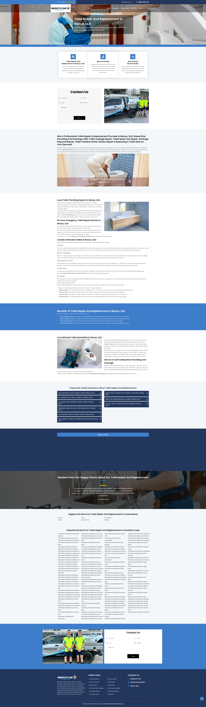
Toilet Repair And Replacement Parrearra (138, 538)
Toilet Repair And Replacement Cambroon (68, 590)
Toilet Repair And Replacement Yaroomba (138, 612)
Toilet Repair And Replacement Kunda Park (92, 616)
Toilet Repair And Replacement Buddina (68, 577)
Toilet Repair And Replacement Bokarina (68, 566)
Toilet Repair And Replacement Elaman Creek (91, 558)
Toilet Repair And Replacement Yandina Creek (138, 609)
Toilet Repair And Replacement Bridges (68, 575)
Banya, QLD (135, 686)
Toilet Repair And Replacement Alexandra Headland (68, 535)
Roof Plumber (111, 682)
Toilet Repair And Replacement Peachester (139, 540)
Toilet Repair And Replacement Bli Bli (67, 564)
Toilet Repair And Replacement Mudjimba (115, 596)
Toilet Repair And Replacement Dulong (91, 551)
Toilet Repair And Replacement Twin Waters (137, 578)
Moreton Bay (108, 517)
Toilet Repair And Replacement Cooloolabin (69, 605)
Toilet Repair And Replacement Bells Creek (69, 559)
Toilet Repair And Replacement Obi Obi (114, 612)
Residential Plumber (95, 691)
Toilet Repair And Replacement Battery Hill (68, 551)
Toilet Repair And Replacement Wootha (138, 601)
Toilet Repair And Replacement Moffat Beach (114, 569)
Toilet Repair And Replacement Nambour (115, 599)
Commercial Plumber (113, 691)
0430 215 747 (143, 2)
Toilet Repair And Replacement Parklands (138, 536)
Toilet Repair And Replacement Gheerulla (91, 573)
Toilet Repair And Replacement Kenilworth (92, 594)
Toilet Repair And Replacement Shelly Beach (137, 563)
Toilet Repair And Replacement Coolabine (68, 603)
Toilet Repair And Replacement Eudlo (90, 562)
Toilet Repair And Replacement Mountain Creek (115, 593)
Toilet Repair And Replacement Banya (73, 45)
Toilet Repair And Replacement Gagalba (91, 570)
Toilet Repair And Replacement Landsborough (112, 539)
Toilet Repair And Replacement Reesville (138, 557)
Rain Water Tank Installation (97, 688)
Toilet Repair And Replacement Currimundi (92, 536)
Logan (82, 517)
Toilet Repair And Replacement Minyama (115, 566)
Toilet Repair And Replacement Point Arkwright (137, 554)
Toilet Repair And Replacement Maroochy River (115, 554)
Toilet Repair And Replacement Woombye (138, 599)
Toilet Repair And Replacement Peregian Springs (138, 548)
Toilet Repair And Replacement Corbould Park (68, 613)
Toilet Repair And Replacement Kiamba (91, 596)
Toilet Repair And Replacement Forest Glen (92, 568)
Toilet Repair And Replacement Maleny (114, 546)
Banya (61, 45)
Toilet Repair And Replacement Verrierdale (138, 583)
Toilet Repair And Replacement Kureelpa (91, 618)
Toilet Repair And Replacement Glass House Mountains (90, 576)
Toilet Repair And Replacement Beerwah (68, 555)
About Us (142, 8)
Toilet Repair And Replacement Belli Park (68, 557)
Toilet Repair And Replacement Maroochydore (112, 558)
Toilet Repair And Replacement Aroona (68, 538)
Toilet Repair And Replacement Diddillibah (92, 546)
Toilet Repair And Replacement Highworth (91, 586)
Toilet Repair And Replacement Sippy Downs (137, 567)
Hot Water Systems (94, 679)
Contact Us (151, 8)
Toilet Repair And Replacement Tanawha (138, 570)
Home (108, 8)
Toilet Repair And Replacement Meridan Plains (115, 563)
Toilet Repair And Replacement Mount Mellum (114, 589)
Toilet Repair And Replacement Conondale (69, 596)
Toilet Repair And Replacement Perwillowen (139, 551)
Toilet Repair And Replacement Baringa (68, 549)
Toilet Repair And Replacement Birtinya (68, 562)
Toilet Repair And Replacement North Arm (115, 605)
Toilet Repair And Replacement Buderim (68, 579)
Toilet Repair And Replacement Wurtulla (138, 603)
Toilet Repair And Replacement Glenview (91, 579)
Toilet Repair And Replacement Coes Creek (69, 594)
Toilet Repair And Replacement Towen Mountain (137, 574)
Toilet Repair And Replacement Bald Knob (68, 540)
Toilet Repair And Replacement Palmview (115, 618)
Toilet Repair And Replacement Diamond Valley (91, 539)
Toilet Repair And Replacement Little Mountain (114, 543)
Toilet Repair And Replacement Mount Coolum (114, 585)
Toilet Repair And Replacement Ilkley (90, 590)
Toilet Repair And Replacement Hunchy (91, 588)
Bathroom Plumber (94, 682)
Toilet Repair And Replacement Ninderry (115, 601)
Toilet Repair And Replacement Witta (137, 596)
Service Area (125, 8)
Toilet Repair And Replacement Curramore (92, 533)
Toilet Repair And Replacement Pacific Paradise (114, 615)
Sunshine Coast (85, 519)
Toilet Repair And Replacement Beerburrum (69, 553)
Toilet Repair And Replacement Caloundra (68, 583)
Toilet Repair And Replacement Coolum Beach (68, 609)
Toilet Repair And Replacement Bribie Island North (67, 572)
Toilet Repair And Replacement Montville (115, 575)
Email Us (129, 2)
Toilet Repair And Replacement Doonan (91, 549)
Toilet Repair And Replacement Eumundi (91, 564)
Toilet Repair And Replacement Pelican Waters (138, 543)
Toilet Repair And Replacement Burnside (68, 581)
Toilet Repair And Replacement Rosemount (139, 559)
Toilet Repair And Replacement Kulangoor (92, 612)
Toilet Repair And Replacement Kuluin (90, 614)
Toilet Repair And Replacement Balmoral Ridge (68, 543)
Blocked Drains (93, 685)
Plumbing (115, 8)
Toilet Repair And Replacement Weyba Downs (137, 593)
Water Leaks (111, 685)
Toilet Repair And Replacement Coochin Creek (68, 600)
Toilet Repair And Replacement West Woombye (137, 589)
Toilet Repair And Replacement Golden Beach (91, 582)
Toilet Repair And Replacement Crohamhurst (66, 617)
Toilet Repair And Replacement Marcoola (115, 551)
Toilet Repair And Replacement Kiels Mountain (90, 604)
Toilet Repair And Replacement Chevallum (68, 592)
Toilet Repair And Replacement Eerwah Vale (91, 554)
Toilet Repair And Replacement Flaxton (91, 566)
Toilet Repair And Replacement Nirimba (115, 603)
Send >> (79, 118)
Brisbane (107, 519)
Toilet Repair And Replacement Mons (114, 573)
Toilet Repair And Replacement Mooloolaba (116, 577)
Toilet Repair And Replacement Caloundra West (68, 587)
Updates (134, 8)
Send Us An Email (138, 682)
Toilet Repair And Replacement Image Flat (92, 592)
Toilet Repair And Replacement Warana (138, 586)
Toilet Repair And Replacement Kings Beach (90, 609)
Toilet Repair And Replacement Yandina (138, 605)
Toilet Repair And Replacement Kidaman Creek (91, 600)
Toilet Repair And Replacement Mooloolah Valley (115, 580)
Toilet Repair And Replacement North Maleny (114, 609)
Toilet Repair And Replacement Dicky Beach (90, 543)
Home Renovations (94, 694)
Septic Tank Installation (114, 688)
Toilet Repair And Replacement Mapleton (115, 549)
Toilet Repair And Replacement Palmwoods (139, 533)
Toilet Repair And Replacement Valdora (138, 581)
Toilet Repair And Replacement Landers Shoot (115, 535)
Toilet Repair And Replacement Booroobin (68, 568)
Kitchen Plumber (112, 679)
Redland (60, 519)
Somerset (60, 517)
